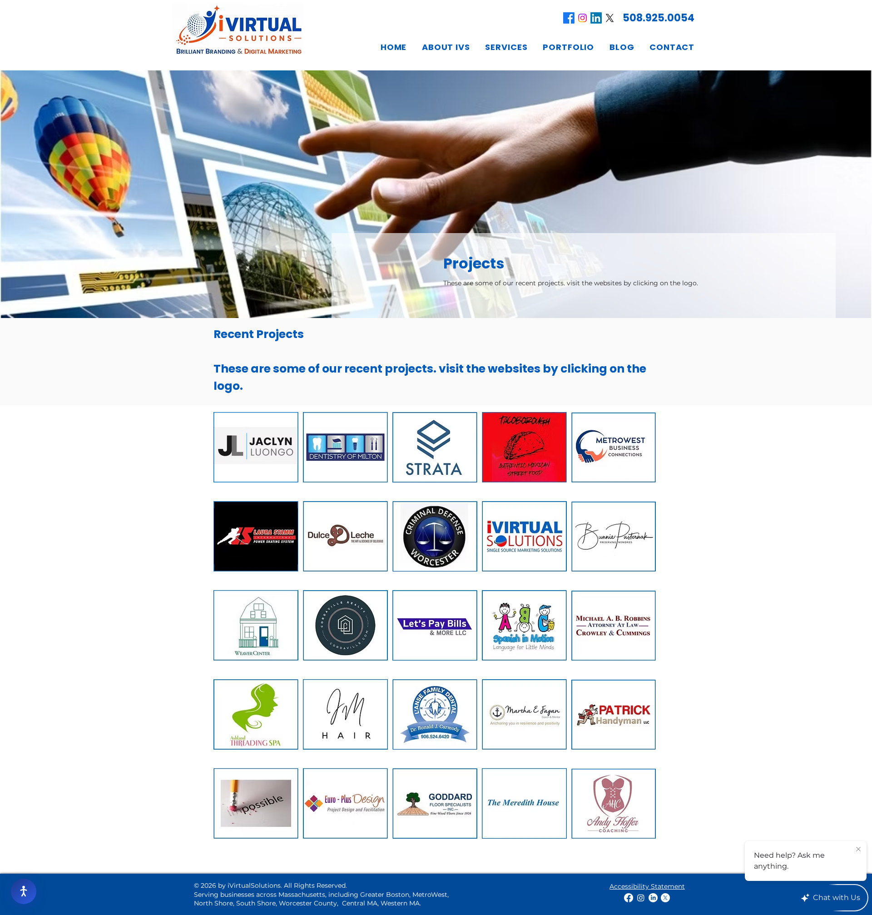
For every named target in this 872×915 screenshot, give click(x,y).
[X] (609, 18)
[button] (446, 47)
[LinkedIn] (596, 18)
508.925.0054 (658, 18)
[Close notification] (858, 849)
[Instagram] (582, 18)
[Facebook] (569, 18)
